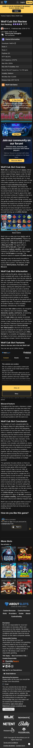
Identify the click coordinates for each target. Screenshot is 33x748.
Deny (16, 393)
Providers (13, 613)
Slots (5, 613)
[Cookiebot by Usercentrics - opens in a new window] (23, 353)
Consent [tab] (6, 357)
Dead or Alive (7, 426)
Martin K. (7, 28)
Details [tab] (16, 357)
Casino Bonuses (9, 611)
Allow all (16, 388)
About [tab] (27, 357)
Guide (21, 613)
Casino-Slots (10, 16)
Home (3, 16)
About (28, 613)
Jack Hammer (20, 426)
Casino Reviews (24, 611)
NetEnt (11, 43)
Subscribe (8, 709)
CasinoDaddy (16, 616)
